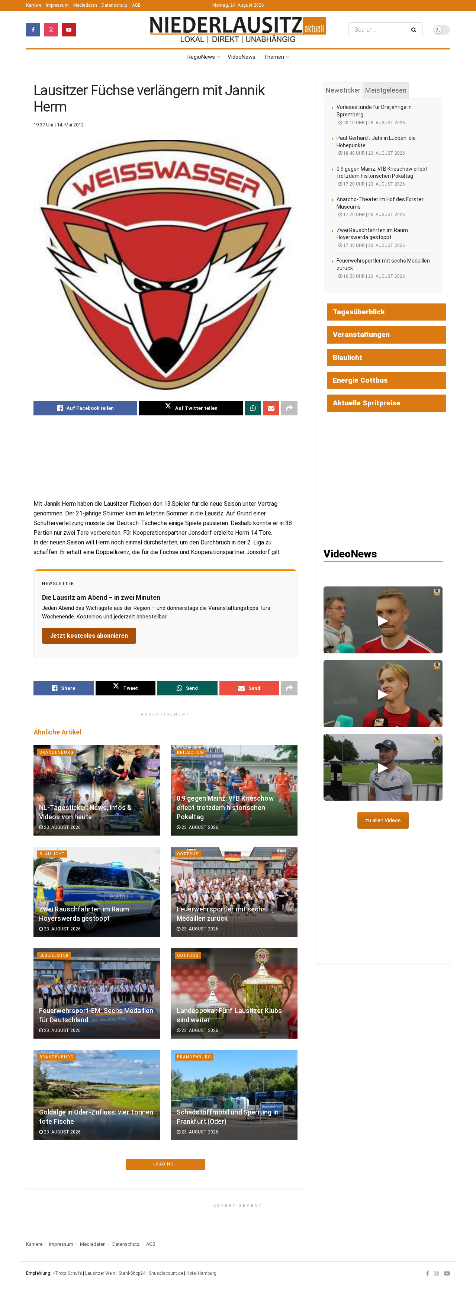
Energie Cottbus (360, 380)
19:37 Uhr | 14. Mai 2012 (58, 125)
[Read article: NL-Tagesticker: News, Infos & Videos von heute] (96, 790)
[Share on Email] (271, 408)
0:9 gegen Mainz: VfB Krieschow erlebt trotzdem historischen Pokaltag (225, 807)
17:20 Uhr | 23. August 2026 (373, 184)
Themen (274, 57)
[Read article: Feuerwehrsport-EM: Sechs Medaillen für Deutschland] (96, 993)
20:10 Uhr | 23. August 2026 (373, 122)
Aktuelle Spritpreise (367, 403)
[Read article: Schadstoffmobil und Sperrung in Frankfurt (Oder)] (234, 1095)
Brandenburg (56, 752)
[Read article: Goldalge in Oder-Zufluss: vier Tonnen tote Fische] (96, 1095)
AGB (136, 5)
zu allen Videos (383, 820)
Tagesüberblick (359, 312)
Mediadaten (85, 5)
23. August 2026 (62, 827)
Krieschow (190, 752)
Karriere (33, 5)
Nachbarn (189, 1158)
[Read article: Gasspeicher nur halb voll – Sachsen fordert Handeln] (234, 1196)
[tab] (343, 90)
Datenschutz (115, 5)
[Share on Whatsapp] (253, 408)
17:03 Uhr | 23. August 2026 (373, 245)
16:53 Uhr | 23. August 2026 (373, 276)
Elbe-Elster (54, 955)
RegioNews (201, 57)
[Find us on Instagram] (51, 29)
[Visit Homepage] (238, 30)
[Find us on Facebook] (33, 29)
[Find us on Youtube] (69, 29)
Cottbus (188, 854)
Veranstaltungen (361, 334)
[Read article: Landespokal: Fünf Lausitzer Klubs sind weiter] (234, 993)
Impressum (57, 5)
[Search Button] (415, 29)
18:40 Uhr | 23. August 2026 (373, 153)
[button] (383, 619)
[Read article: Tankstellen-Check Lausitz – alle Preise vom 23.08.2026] (96, 1196)
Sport (185, 1260)
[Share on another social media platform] (289, 408)
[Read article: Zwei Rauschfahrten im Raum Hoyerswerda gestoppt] (96, 892)
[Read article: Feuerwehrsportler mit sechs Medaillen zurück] (234, 892)
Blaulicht (52, 854)
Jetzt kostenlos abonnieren (89, 635)
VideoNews (241, 57)
